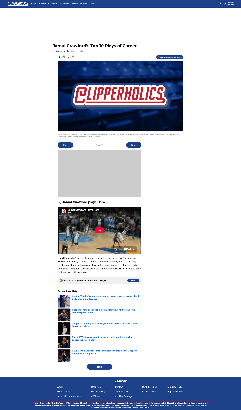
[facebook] (220, 4)
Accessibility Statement (69, 396)
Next (133, 145)
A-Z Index (96, 396)
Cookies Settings (123, 396)
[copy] (73, 57)
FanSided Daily (174, 387)
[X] (225, 4)
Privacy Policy (98, 391)
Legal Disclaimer (175, 391)
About (60, 387)
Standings (64, 4)
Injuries (83, 4)
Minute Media (44, 403)
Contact (119, 387)
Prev (65, 145)
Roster (75, 4)
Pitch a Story (63, 391)
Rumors (42, 4)
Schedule (52, 4)
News (33, 4)
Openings (96, 387)
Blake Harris (62, 51)
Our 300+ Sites (149, 387)
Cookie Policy (149, 391)
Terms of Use (122, 391)
